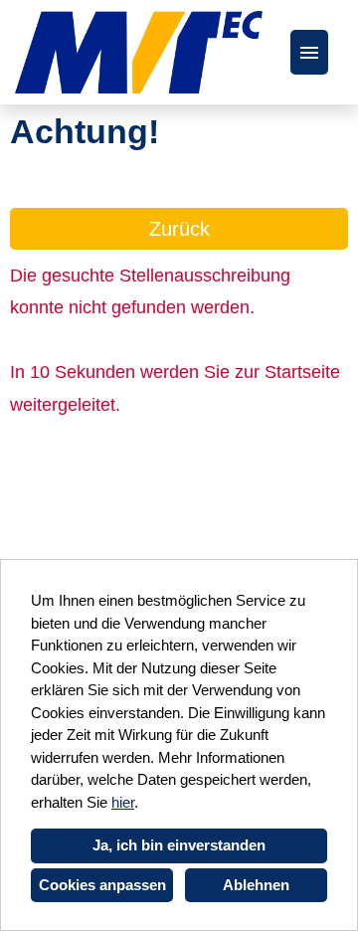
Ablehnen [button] (256, 884)
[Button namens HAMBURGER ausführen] (309, 52)
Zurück (179, 229)
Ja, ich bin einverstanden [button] (179, 845)
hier (122, 802)
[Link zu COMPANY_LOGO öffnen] (139, 52)
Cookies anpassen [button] (102, 884)
